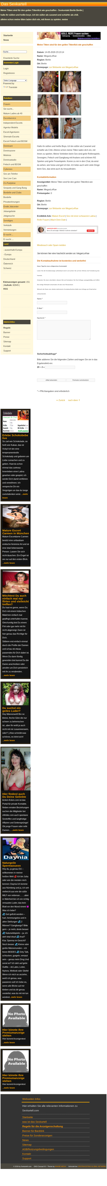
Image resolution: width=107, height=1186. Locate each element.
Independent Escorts (12, 123)
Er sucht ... (8, 234)
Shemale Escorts (11, 137)
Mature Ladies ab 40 (12, 113)
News (25, 1140)
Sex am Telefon (10, 174)
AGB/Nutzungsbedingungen (38, 1149)
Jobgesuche (9, 216)
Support (7, 351)
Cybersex (8, 169)
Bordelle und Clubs (12, 192)
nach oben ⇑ (74, 400)
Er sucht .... (8, 239)
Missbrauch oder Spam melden (51, 245)
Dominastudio (9, 160)
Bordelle (7, 197)
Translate (13, 87)
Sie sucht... (8, 109)
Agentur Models (10, 127)
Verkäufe (7, 225)
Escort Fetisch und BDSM (15, 141)
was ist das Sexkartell (34, 1121)
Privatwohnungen (11, 202)
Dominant (8, 146)
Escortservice (10, 118)
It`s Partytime (10, 183)
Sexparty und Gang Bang (15, 188)
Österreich (8, 264)
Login (6, 68)
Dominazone (9, 151)
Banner (6, 332)
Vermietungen (9, 230)
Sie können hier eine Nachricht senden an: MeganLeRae (63, 253)
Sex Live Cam (9, 178)
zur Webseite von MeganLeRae (63, 67)
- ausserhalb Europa (12, 250)
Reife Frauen (43, 220)
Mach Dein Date (58, 220)
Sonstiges (8, 220)
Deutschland (9, 259)
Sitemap (7, 341)
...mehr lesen (8, 563)
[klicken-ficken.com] (17, 790)
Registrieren (9, 73)
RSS (5, 289)
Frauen (7, 104)
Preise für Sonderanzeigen (37, 1135)
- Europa (7, 254)
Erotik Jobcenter (11, 206)
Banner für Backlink (33, 1131)
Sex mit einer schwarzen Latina (80, 216)
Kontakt (6, 346)
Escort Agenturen (11, 132)
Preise (6, 337)
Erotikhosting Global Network (92, 1166)
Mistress (7, 155)
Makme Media (60, 1166)
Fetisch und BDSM (12, 164)
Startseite (27, 1117)
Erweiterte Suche (11, 58)
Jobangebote (9, 211)
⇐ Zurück (60, 400)
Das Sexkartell (14, 4)
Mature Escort (58, 216)
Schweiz (7, 268)
